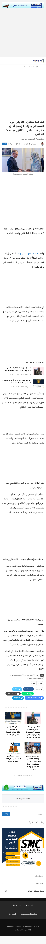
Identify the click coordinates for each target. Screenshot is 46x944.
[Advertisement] (23, 33)
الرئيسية (29, 906)
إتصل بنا (12, 914)
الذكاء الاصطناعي (17, 675)
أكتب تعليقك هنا (22, 799)
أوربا (37, 675)
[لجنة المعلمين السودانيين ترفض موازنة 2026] (13, 747)
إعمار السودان (29, 675)
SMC (29, 930)
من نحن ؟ (17, 906)
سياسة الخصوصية (29, 914)
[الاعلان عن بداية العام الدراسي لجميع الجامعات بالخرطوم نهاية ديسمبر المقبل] (38, 371)
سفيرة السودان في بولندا (27, 253)
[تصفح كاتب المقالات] (42, 144)
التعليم (4, 143)
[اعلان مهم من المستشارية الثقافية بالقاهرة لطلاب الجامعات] (38, 383)
